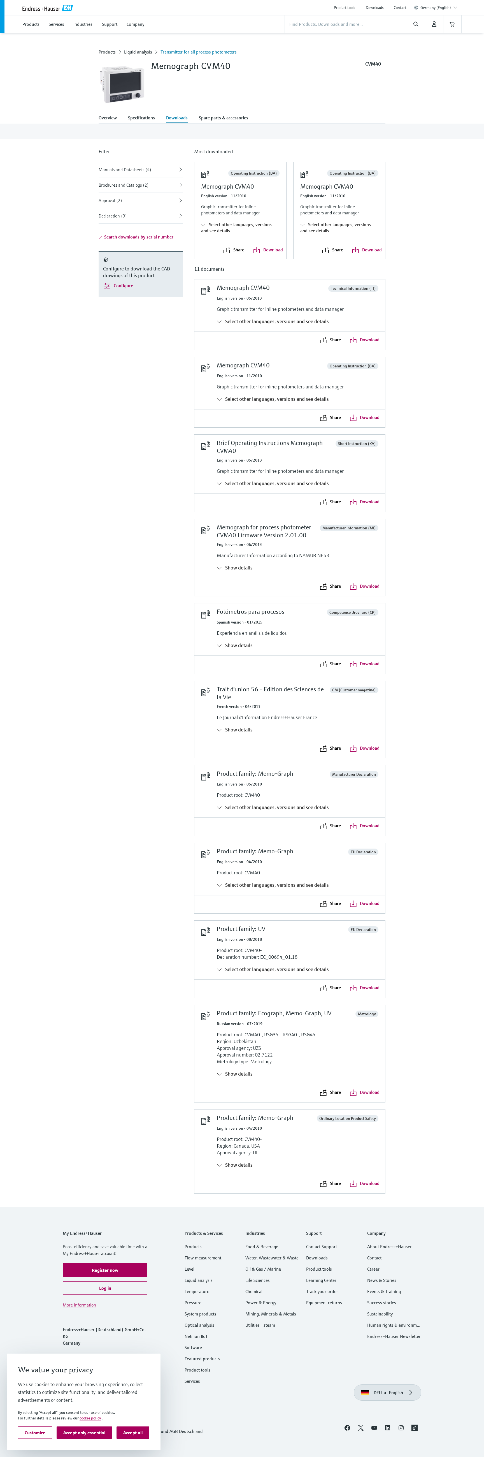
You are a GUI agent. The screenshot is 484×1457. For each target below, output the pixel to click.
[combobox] (438, 7)
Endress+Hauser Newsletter (394, 1336)
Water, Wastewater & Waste (272, 1258)
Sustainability (380, 1314)
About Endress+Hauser (389, 1246)
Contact (400, 7)
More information (79, 1305)
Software (193, 1347)
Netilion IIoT (196, 1336)
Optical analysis (199, 1325)
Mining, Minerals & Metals (270, 1314)
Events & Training (384, 1291)
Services (192, 1381)
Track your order (322, 1291)
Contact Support (321, 1246)
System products (200, 1314)
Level (189, 1269)
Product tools (344, 7)
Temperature (197, 1291)
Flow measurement (203, 1258)
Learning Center (321, 1280)
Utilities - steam (260, 1325)
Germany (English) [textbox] (435, 7)
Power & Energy (260, 1302)
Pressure (193, 1302)
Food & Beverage (261, 1246)
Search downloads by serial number (138, 237)
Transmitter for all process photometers (198, 52)
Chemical (253, 1291)
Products (107, 52)
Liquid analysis (138, 52)
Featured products (202, 1358)
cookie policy (90, 1418)
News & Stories (381, 1280)
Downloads (375, 7)
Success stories (381, 1302)
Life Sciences (257, 1280)
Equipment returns (324, 1302)
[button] (105, 1270)
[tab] (110, 118)
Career (373, 1269)
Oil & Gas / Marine (263, 1269)
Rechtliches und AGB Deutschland (170, 1431)
